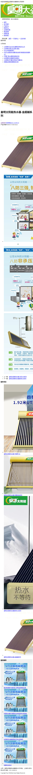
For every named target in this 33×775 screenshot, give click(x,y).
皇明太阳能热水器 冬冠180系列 (18, 376)
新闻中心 (6, 28)
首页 (5, 22)
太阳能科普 (7, 29)
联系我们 (6, 35)
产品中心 (6, 26)
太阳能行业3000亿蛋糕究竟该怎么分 (14, 46)
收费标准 (6, 33)
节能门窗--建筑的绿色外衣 (11, 56)
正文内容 (23, 38)
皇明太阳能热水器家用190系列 (17, 378)
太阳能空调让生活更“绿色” (12, 48)
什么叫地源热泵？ (9, 50)
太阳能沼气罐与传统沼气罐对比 (13, 60)
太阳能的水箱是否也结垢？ (12, 58)
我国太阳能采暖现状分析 (11, 62)
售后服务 (6, 31)
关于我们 (6, 24)
